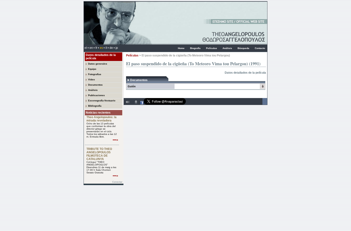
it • (107, 48)
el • (87, 48)
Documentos (95, 84)
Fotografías (94, 74)
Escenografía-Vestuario (101, 100)
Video (91, 79)
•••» (115, 140)
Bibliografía (94, 105)
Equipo (92, 69)
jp (117, 48)
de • (112, 48)
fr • (97, 48)
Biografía (195, 48)
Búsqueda (243, 48)
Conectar (117, 182)
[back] (128, 103)
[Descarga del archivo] (262, 87)
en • (92, 48)
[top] (136, 103)
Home (181, 48)
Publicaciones (96, 95)
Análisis (227, 48)
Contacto (260, 48)
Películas (211, 48)
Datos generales (97, 63)
